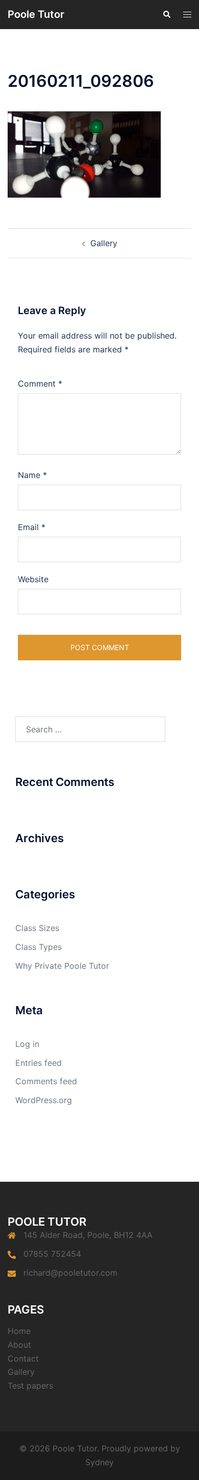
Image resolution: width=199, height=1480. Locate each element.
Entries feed (38, 1063)
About (19, 1345)
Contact (23, 1358)
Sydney (99, 1462)
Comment (40, 383)
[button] (166, 14)
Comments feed (46, 1081)
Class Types (38, 947)
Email (31, 527)
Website (33, 579)
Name (32, 475)
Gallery (103, 243)
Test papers (30, 1385)
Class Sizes (37, 928)
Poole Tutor (36, 14)
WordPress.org (43, 1100)
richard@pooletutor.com (70, 1273)
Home (19, 1331)
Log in (27, 1044)
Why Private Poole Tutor (62, 966)
